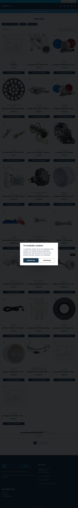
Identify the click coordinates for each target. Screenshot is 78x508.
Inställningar (47, 260)
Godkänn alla (31, 260)
